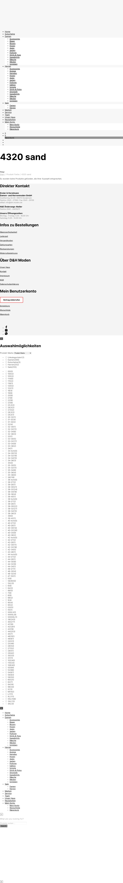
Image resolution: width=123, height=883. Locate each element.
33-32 (12, 441)
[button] (5, 133)
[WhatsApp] (6, 334)
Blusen (12, 43)
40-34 (12, 533)
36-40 (12, 496)
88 (10, 598)
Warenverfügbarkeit (8, 232)
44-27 (12, 557)
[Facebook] (6, 328)
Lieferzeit (4, 236)
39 (10, 516)
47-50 (12, 576)
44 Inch (12, 554)
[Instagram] (6, 331)
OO (10, 607)
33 (10, 436)
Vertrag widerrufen (11, 300)
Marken (8, 110)
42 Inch (12, 537)
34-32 (12, 455)
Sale (7, 103)
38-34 (12, 511)
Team (7, 115)
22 (10, 400)
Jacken (12, 50)
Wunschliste (15, 126)
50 (11, 667)
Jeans (12, 48)
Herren (8, 66)
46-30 (12, 571)
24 (11, 641)
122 (10, 388)
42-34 (12, 549)
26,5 (11, 407)
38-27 (12, 501)
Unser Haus (10, 117)
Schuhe (13, 87)
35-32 (12, 467)
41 (10, 624)
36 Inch (12, 480)
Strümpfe (14, 91)
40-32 (12, 530)
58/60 (12, 581)
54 (11, 672)
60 (11, 679)
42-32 (12, 547)
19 (10, 393)
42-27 (12, 540)
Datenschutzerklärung (9, 284)
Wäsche (13, 59)
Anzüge (13, 71)
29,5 (11, 415)
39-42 (12, 518)
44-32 (12, 564)
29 (11, 653)
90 (10, 602)
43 (11, 629)
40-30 (12, 528)
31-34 (12, 422)
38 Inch (12, 499)
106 (11, 665)
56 (11, 675)
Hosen (12, 45)
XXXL (12, 612)
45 (10, 634)
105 (11, 376)
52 (11, 670)
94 (11, 684)
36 (11, 477)
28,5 (11, 412)
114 (10, 378)
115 (10, 381)
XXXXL (12, 614)
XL (11, 696)
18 (10, 390)
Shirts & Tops (15, 55)
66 (10, 590)
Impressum (5, 275)
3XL (11, 701)
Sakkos (13, 84)
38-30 (12, 506)
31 (10, 658)
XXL (12, 699)
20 (10, 395)
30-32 (12, 417)
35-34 (12, 470)
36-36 (12, 494)
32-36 (12, 434)
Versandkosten (6, 240)
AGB (2, 280)
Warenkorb (14, 129)
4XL (11, 703)
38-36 (12, 513)
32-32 (12, 429)
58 (11, 677)
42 (11, 626)
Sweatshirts (15, 57)
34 (10, 448)
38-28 (12, 504)
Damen (8, 36)
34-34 (12, 458)
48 (11, 638)
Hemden (13, 73)
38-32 (12, 508)
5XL (11, 583)
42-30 (12, 545)
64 (10, 588)
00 (10, 371)
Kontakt (3, 271)
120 (11, 386)
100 (11, 374)
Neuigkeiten (10, 119)
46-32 (12, 573)
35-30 (12, 465)
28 (11, 651)
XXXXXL (12, 617)
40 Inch (12, 520)
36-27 (12, 482)
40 (11, 622)
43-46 (12, 552)
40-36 (12, 535)
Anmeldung (5, 306)
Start (2, 174)
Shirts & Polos (16, 89)
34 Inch (12, 451)
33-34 (12, 443)
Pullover (13, 52)
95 (10, 605)
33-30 (12, 439)
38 (11, 619)
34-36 (12, 460)
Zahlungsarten (6, 244)
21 (10, 398)
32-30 (12, 427)
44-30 (12, 561)
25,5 (11, 405)
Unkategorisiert (16, 357)
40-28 (12, 525)
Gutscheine (10, 34)
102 (11, 660)
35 (10, 463)
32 (10, 424)
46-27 (11, 569)
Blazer (12, 41)
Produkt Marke (6, 353)
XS (10, 610)
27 (11, 648)
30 (11, 655)
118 (10, 383)
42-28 (12, 542)
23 (10, 402)
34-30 (12, 453)
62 (10, 682)
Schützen (13, 64)
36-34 (12, 492)
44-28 (12, 559)
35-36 (12, 472)
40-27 (12, 523)
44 (11, 631)
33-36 (12, 446)
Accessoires (15, 39)
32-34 (12, 431)
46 (11, 636)
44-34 (12, 566)
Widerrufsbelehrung (9, 253)
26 (11, 646)
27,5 (11, 410)
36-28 (12, 484)
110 (11, 663)
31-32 (12, 419)
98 (11, 687)
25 (11, 643)
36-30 (12, 487)
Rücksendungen (7, 249)
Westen (13, 61)
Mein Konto (10, 122)
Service (8, 112)
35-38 (12, 475)
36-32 (12, 489)
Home (7, 31)
